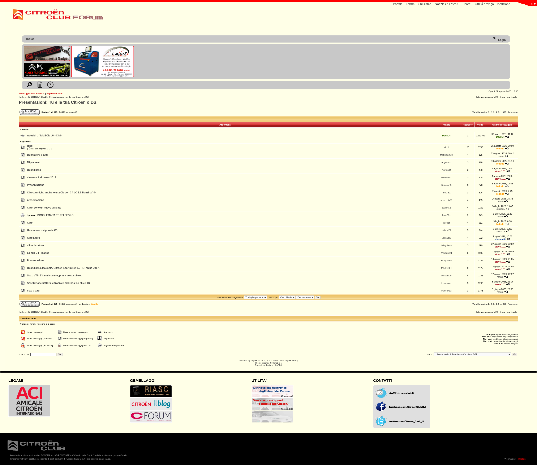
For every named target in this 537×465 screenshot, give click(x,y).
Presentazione (35, 185)
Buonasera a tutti (37, 154)
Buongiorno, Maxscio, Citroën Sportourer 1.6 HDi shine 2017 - (63, 268)
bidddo (500, 148)
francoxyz (446, 283)
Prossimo (512, 112)
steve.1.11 (500, 171)
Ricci (30, 145)
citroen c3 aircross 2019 (41, 177)
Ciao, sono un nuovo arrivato (44, 207)
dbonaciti (500, 239)
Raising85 (446, 185)
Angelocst (446, 162)
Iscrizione (503, 4)
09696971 (446, 177)
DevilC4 (446, 135)
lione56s (446, 215)
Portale (397, 4)
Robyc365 (446, 260)
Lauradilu (446, 238)
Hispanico (446, 275)
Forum (410, 4)
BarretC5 (446, 207)
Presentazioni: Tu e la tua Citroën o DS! (69, 97)
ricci (446, 147)
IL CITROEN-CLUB (37, 97)
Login (501, 39)
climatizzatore (35, 245)
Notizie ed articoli (446, 4)
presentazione (35, 200)
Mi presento (34, 162)
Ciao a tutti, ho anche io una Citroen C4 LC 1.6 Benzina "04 (61, 192)
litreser (446, 222)
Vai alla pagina (479, 112)
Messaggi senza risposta (31, 93)
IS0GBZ (446, 192)
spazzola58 (446, 200)
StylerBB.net (276, 363)
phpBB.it (278, 365)
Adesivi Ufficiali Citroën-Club (44, 135)
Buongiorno (34, 169)
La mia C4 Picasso (38, 252)
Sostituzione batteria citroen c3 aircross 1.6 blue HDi (58, 283)
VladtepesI (446, 253)
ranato (500, 156)
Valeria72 (446, 230)
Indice (30, 38)
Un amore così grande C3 (42, 230)
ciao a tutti (33, 290)
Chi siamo (424, 4)
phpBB (254, 360)
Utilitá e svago (484, 4)
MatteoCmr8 (446, 155)
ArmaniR (446, 170)
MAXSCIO (446, 268)
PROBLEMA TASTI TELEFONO (55, 215)
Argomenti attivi (54, 93)
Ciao (30, 222)
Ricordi (466, 4)
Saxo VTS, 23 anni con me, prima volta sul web (54, 275)
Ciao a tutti (33, 237)
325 (504, 112)
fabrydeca (446, 245)
